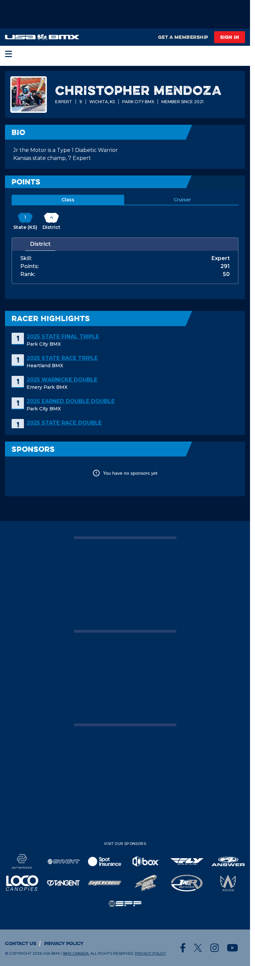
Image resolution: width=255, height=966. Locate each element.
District (40, 244)
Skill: (26, 258)
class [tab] (67, 200)
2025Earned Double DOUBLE (71, 401)
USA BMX (51, 953)
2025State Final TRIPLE (63, 336)
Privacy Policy (64, 943)
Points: (29, 266)
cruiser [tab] (182, 200)
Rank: (27, 274)
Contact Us (20, 943)
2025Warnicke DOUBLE (62, 380)
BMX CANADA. (76, 953)
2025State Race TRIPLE (62, 358)
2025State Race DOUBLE (64, 423)
